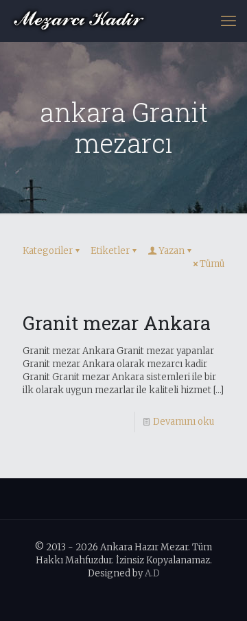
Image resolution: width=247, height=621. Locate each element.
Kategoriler (48, 251)
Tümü (212, 264)
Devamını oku (183, 421)
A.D (152, 573)
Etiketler (110, 251)
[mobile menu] (228, 20)
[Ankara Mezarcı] (78, 20)
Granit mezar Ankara (117, 322)
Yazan (171, 251)
